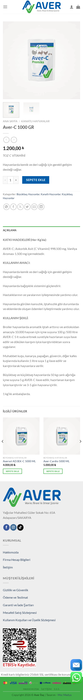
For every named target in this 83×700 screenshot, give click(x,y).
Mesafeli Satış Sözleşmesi (20, 612)
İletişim (8, 567)
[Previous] (9, 60)
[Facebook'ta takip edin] (6, 527)
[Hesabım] (72, 7)
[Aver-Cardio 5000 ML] (61, 435)
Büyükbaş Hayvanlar (28, 194)
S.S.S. (57, 689)
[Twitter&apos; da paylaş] (27, 207)
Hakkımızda (11, 552)
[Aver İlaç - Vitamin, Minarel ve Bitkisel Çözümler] (41, 6)
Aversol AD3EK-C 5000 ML (19, 461)
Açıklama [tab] (9, 230)
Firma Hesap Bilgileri (16, 559)
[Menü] (5, 6)
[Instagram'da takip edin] (13, 527)
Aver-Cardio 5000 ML (56, 461)
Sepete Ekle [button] (12, 471)
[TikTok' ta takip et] (20, 527)
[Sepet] (78, 7)
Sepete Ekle (36, 180)
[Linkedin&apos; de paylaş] (41, 207)
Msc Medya (64, 694)
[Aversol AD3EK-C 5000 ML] (21, 435)
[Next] (73, 60)
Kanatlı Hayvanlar (35, 121)
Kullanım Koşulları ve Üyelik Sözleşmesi (29, 620)
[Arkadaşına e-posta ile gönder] (34, 207)
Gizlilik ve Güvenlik (15, 590)
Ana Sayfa (10, 121)
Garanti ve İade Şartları (18, 605)
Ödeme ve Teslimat (15, 597)
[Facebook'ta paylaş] (13, 207)
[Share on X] (20, 207)
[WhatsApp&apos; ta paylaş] (6, 207)
